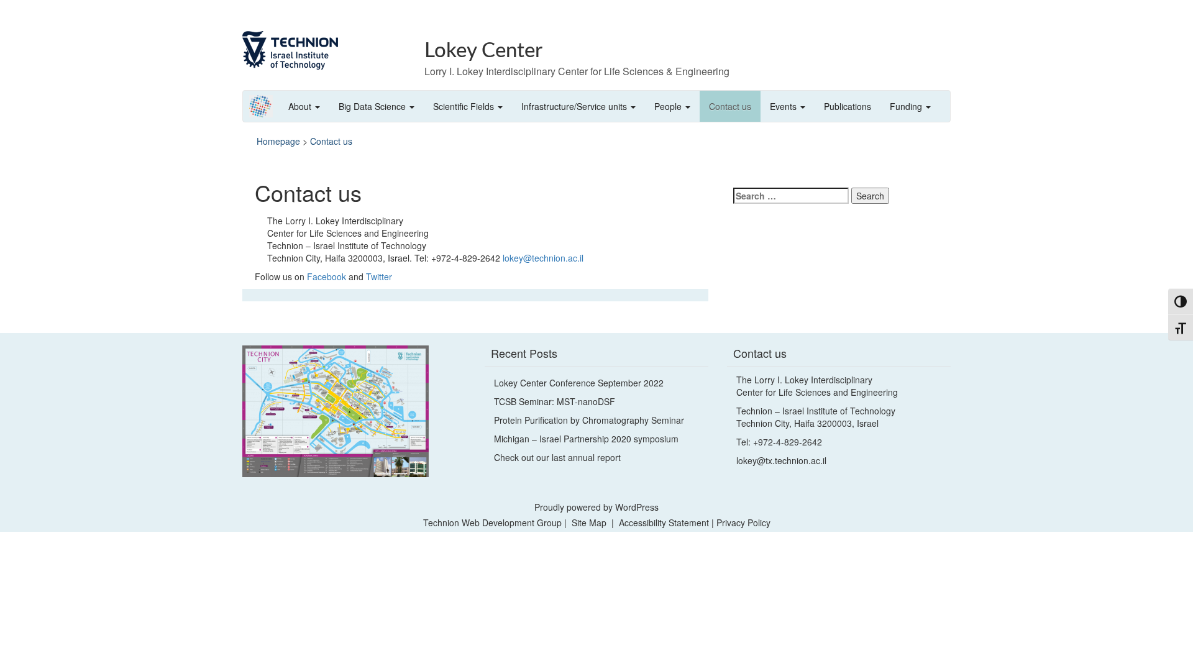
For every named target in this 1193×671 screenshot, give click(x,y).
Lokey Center (483, 50)
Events (784, 106)
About (301, 106)
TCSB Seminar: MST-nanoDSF (554, 401)
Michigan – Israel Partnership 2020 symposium (586, 438)
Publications (847, 106)
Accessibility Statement (665, 522)
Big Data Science (373, 106)
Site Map (589, 522)
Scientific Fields (464, 106)
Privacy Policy (743, 522)
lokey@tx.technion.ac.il (781, 460)
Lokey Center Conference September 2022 (579, 383)
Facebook (326, 276)
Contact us (730, 106)
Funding (907, 106)
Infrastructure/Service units (575, 106)
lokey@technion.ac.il (543, 258)
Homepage (278, 141)
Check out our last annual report (557, 457)
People (669, 106)
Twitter (379, 276)
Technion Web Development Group (492, 522)
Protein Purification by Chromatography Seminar (589, 420)
